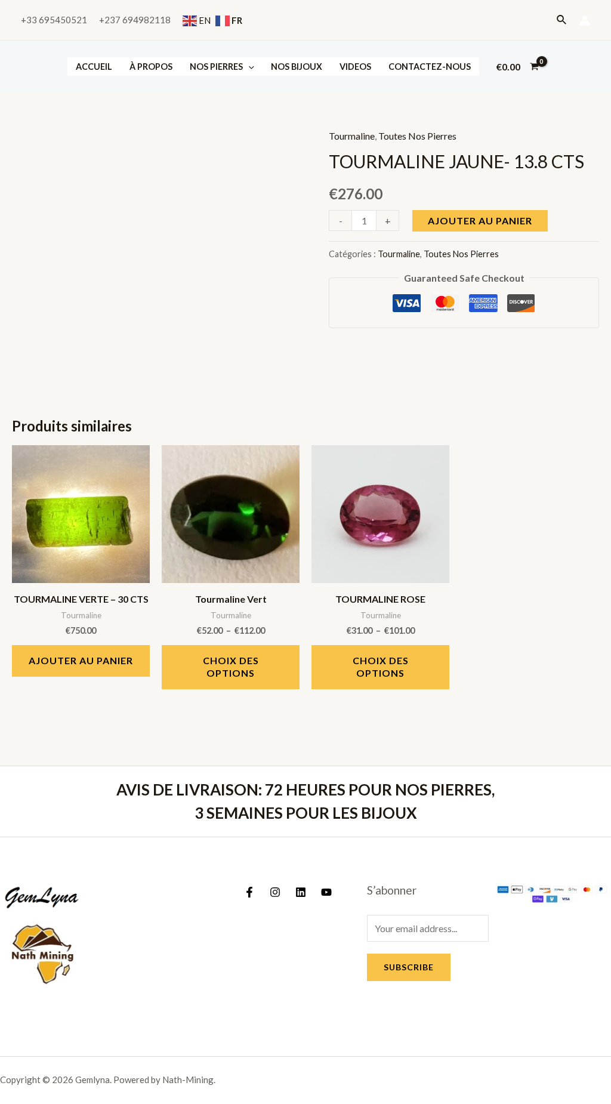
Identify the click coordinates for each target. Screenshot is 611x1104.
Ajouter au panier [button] (81, 660)
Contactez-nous (429, 66)
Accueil (94, 66)
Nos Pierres (216, 66)
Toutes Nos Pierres (417, 135)
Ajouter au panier (480, 220)
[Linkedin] (300, 892)
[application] (248, 66)
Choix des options (231, 667)
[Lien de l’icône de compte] (584, 20)
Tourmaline (352, 135)
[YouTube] (326, 892)
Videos (355, 66)
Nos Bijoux (296, 66)
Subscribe (409, 967)
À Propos (150, 66)
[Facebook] (249, 892)
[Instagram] (275, 892)
